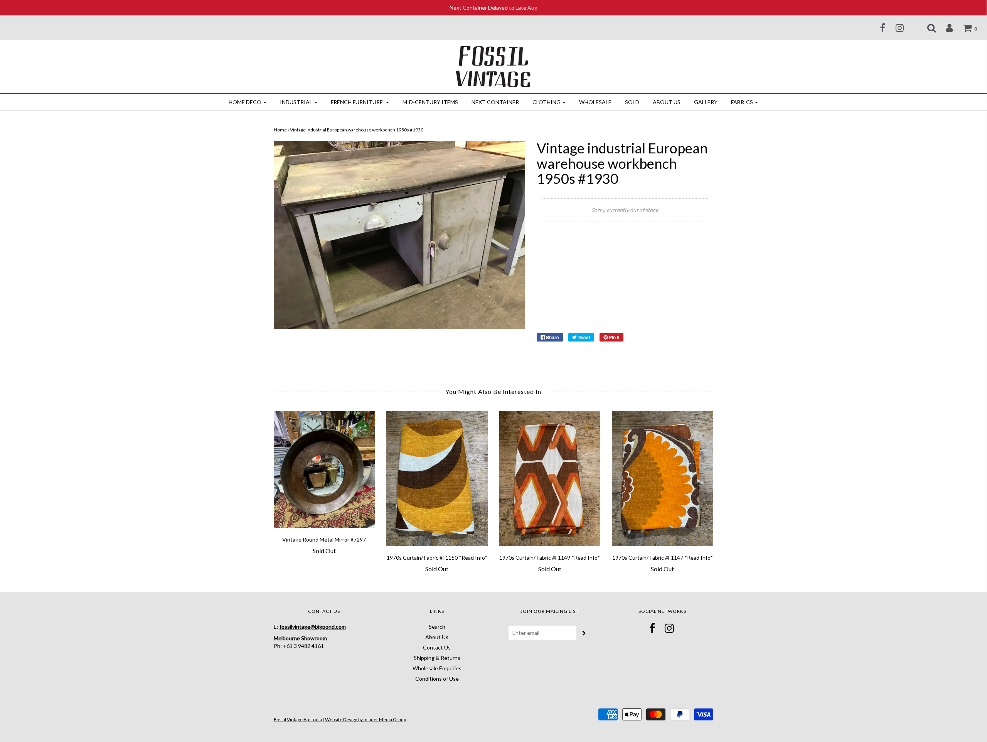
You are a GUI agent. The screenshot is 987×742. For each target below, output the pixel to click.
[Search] (927, 27)
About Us (666, 102)
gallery (706, 102)
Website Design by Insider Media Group (365, 719)
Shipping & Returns (437, 658)
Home (280, 130)
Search (437, 626)
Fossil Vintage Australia (298, 719)
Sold (632, 102)
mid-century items (430, 102)
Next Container (495, 102)
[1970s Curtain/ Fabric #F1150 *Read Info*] (437, 478)
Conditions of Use (437, 678)
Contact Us (437, 647)
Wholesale (595, 102)
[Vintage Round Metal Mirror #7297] (324, 469)
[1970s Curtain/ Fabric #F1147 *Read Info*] (662, 478)
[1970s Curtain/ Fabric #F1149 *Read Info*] (550, 478)
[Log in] (944, 27)
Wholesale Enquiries (437, 668)
